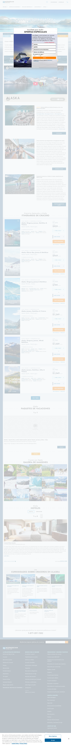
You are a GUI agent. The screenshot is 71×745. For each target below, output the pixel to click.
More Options (53, 736)
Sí (34, 55)
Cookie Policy (15, 743)
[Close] (68, 738)
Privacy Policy (23, 743)
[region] (35, 739)
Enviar (44, 57)
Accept (53, 740)
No (40, 55)
